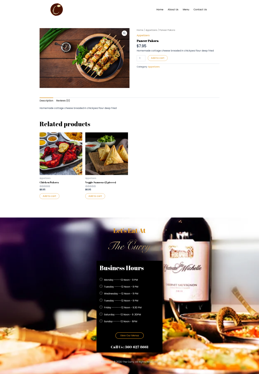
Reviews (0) (63, 100)
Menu (186, 9)
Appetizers (151, 30)
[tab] (46, 101)
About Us (173, 9)
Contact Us (200, 9)
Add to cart (157, 58)
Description (46, 100)
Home (159, 9)
